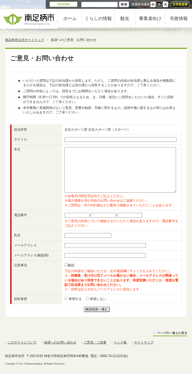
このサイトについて (22, 342)
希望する (75, 299)
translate (63, 4)
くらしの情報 (98, 18)
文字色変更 (180, 4)
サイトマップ (144, 342)
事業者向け (150, 18)
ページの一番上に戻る (170, 333)
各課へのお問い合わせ (60, 342)
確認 (71, 265)
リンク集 (120, 342)
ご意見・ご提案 (95, 342)
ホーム (70, 18)
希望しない (97, 299)
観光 (124, 18)
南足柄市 (29, 19)
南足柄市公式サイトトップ (24, 40)
